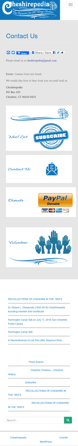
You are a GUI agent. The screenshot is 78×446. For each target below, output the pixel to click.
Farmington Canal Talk (20, 331)
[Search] (68, 420)
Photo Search (36, 361)
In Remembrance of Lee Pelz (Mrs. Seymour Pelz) (35, 340)
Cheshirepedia (18, 437)
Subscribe (30, 382)
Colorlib (63, 437)
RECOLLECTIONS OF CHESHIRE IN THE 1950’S (35, 299)
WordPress (46, 441)
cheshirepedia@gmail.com (42, 60)
